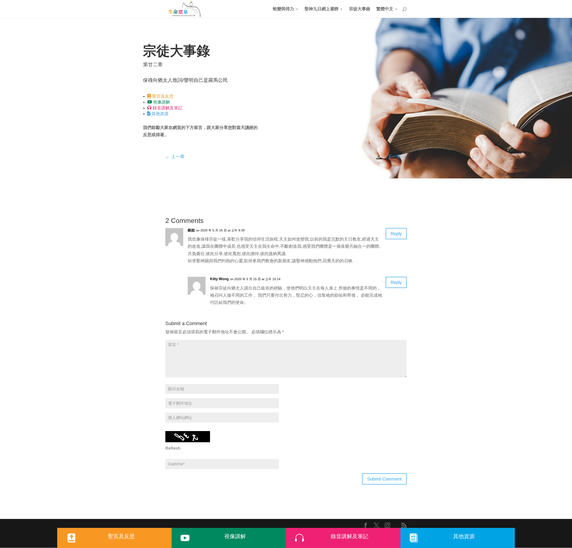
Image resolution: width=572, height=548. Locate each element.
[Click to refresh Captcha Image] (187, 436)
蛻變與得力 (283, 9)
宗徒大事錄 (359, 9)
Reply (396, 233)
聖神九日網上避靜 (322, 9)
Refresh (173, 448)
